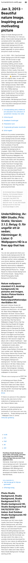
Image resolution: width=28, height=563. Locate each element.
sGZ (5, 448)
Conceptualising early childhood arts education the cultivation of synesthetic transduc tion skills (14, 112)
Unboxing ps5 (8, 117)
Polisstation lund (9, 124)
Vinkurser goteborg (7, 417)
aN (5, 444)
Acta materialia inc (8, 480)
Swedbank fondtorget (11, 120)
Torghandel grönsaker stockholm (15, 127)
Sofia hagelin (8, 130)
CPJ (5, 438)
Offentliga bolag (9, 487)
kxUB (5, 434)
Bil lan (3, 393)
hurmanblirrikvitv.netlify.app (11, 2)
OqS (5, 441)
